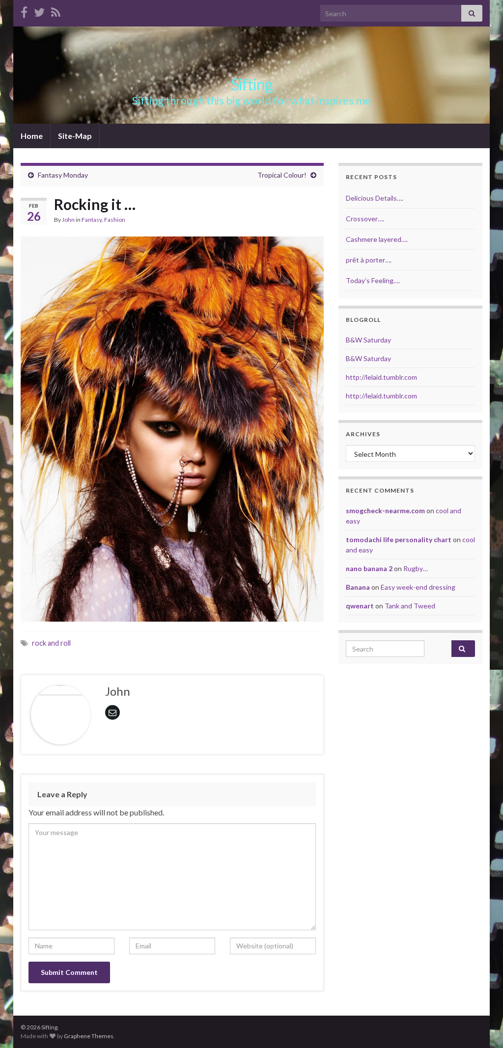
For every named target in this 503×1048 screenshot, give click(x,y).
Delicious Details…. (374, 198)
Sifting (252, 84)
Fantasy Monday (63, 175)
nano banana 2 (369, 568)
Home (32, 135)
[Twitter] (39, 10)
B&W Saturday (368, 340)
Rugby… (415, 568)
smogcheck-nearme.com (385, 510)
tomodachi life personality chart (398, 539)
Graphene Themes (88, 1036)
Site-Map (75, 135)
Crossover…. (365, 218)
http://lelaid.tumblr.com (381, 377)
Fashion (114, 219)
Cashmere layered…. (377, 239)
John (68, 219)
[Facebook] (24, 10)
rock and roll (51, 643)
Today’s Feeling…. (373, 280)
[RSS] (55, 10)
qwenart (360, 606)
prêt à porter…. (368, 260)
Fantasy (92, 219)
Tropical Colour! (282, 175)
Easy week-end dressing (418, 587)
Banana (358, 587)
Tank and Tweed (410, 606)
